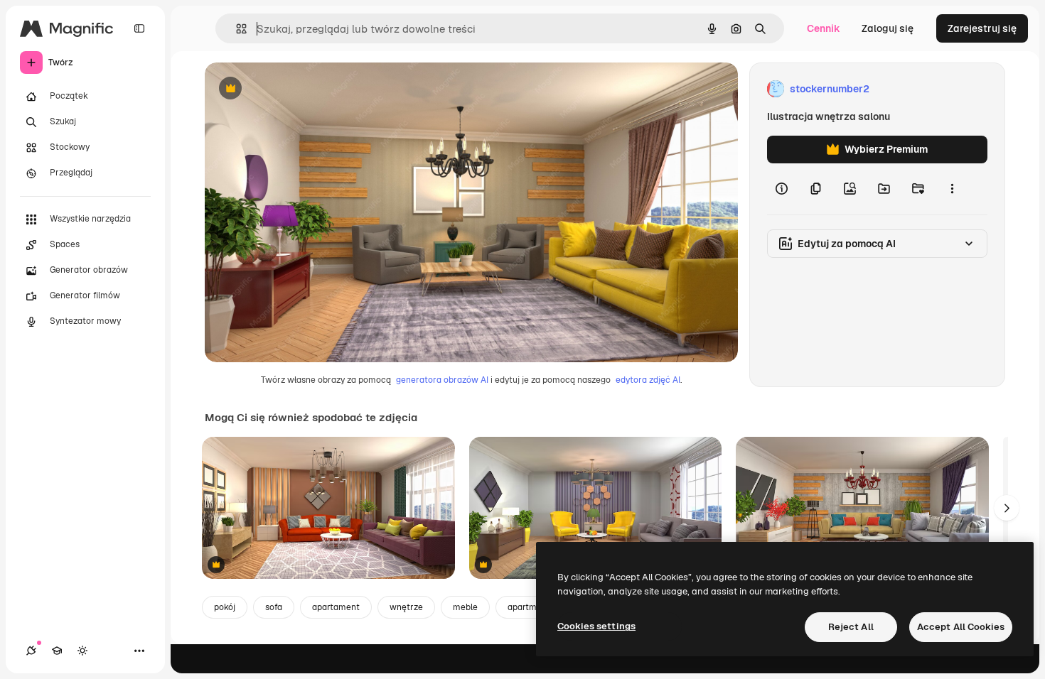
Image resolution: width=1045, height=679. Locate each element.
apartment (529, 607)
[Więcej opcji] (952, 189)
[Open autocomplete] (235, 28)
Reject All (851, 627)
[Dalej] (1006, 508)
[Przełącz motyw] (82, 650)
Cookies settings (596, 626)
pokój (224, 607)
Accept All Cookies (960, 627)
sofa (273, 607)
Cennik (823, 28)
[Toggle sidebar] (139, 28)
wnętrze (406, 607)
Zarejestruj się (982, 28)
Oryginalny (303, 89)
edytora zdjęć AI (648, 380)
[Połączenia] (31, 650)
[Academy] (56, 650)
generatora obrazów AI (442, 380)
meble (465, 607)
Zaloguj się (887, 28)
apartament (336, 607)
